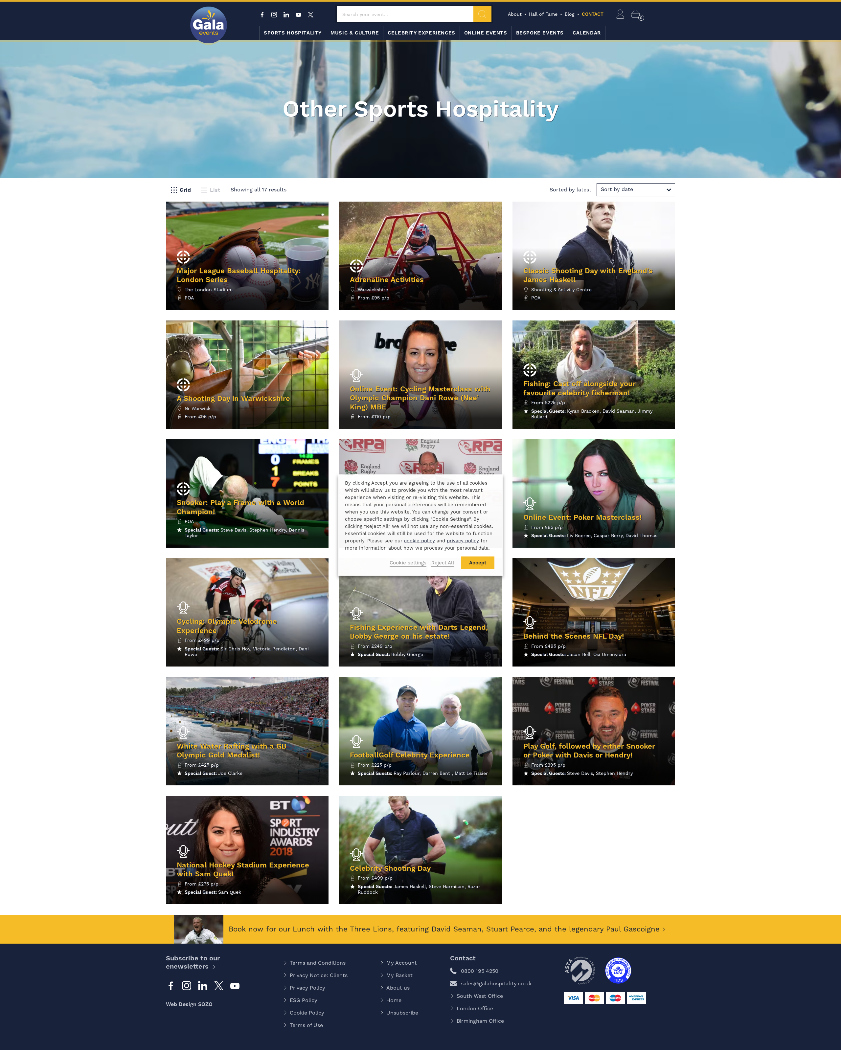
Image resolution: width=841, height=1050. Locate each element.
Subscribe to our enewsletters (193, 962)
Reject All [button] (442, 563)
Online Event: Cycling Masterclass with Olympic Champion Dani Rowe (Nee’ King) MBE (420, 398)
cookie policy (419, 541)
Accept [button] (477, 563)
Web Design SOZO (189, 1004)
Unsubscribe (402, 1013)
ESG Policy (303, 1000)
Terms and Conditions (318, 963)
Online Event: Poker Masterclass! (582, 517)
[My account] (620, 14)
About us (398, 988)
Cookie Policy (307, 1013)
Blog (570, 14)
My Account (401, 963)
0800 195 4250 (479, 971)
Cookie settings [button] (408, 563)
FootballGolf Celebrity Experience (410, 755)
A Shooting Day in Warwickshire (233, 398)
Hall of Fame (543, 14)
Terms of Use (306, 1025)
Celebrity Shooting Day (390, 868)
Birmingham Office (480, 1021)
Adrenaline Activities (387, 279)
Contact (592, 14)
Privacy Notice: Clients (319, 975)
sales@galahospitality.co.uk (496, 983)
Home (393, 1000)
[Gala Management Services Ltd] (208, 26)
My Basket (399, 975)
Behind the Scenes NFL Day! (573, 636)
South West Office (480, 996)
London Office (475, 1008)
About (515, 14)
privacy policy (463, 541)
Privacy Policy (307, 988)
